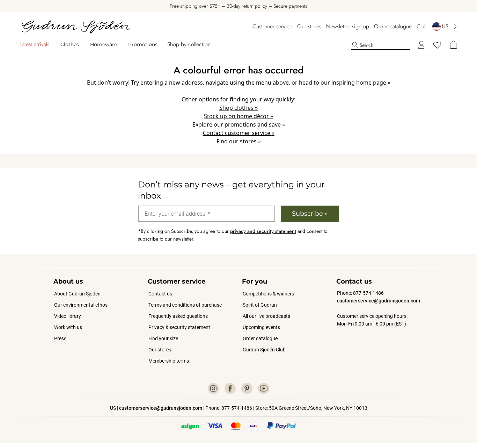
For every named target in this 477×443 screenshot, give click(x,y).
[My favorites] (437, 45)
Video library (67, 316)
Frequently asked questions (178, 316)
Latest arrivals (34, 44)
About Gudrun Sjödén (77, 293)
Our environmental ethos (81, 305)
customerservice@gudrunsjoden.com (378, 300)
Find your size (163, 338)
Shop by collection (189, 44)
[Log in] (421, 45)
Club (422, 26)
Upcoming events (262, 327)
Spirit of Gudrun (260, 305)
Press (60, 338)
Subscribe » (310, 213)
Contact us (160, 293)
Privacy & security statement (179, 327)
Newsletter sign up (347, 26)
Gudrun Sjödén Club (264, 349)
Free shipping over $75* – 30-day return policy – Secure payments (238, 5)
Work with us (68, 327)
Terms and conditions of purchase (185, 305)
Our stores (309, 26)
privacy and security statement (263, 231)
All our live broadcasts (266, 316)
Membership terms (168, 361)
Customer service (272, 26)
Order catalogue (393, 26)
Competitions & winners (268, 293)
